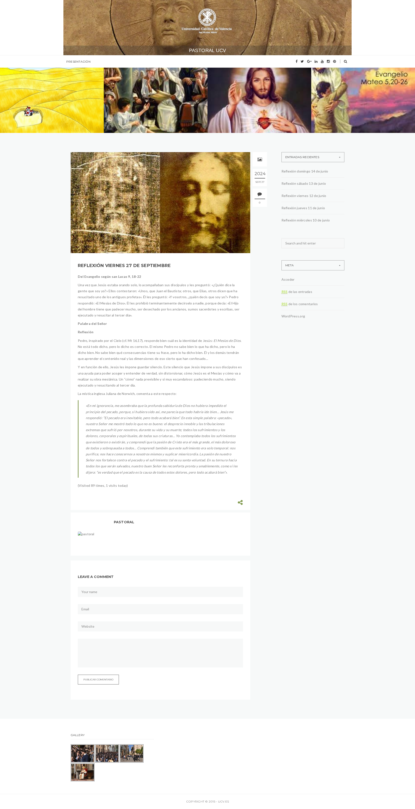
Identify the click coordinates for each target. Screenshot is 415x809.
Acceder (288, 279)
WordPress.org (293, 316)
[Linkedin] (316, 61)
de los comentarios (299, 304)
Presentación (78, 61)
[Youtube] (322, 61)
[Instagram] (328, 61)
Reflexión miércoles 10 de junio (305, 220)
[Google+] (309, 61)
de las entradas (296, 292)
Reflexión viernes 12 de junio (256, 102)
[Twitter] (302, 61)
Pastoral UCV (207, 50)
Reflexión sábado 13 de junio (152, 102)
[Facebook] (297, 61)
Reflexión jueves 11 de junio (359, 102)
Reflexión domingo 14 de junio (50, 102)
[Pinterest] (334, 61)
